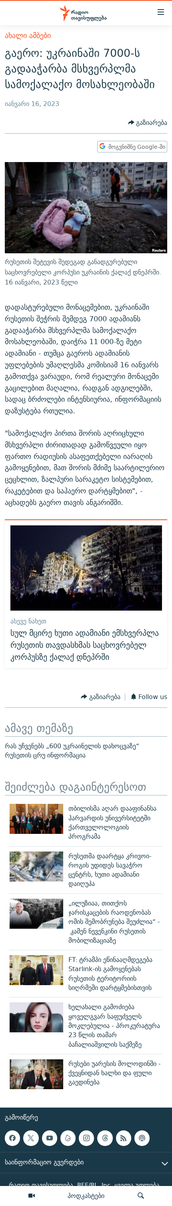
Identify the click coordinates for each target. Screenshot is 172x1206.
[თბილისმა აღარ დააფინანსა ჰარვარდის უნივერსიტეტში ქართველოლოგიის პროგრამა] (36, 819)
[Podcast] (142, 1138)
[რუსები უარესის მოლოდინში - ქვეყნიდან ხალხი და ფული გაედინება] (36, 1074)
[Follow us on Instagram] (86, 1138)
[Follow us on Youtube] (49, 1138)
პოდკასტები (86, 1195)
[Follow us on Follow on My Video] (68, 1138)
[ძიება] (141, 1196)
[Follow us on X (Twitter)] (30, 1138)
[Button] (148, 122)
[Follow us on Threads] (104, 1138)
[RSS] (123, 1138)
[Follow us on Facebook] (12, 1138)
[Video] (32, 1196)
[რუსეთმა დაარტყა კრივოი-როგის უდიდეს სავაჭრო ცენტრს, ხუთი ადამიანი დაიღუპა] (36, 866)
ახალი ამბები (28, 35)
